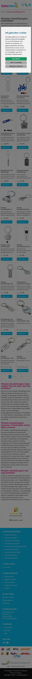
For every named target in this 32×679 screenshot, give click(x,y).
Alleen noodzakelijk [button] (16, 62)
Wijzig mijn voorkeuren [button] (16, 66)
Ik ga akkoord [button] (16, 59)
